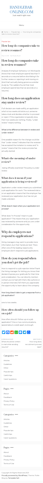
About (6, 394)
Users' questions (10, 379)
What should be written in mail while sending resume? (11, 344)
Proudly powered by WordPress (14, 475)
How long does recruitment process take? (33, 344)
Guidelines (8, 364)
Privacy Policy (9, 401)
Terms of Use (9, 405)
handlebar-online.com (21, 9)
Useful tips (8, 375)
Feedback (8, 397)
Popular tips (6, 41)
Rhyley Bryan (16, 55)
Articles (6, 360)
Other (6, 368)
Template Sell (13, 478)
